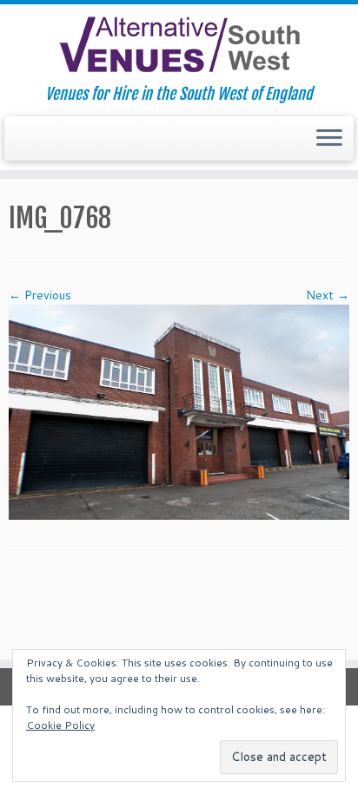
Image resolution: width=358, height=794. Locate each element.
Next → (327, 295)
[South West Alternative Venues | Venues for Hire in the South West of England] (179, 44)
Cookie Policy (60, 725)
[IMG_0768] (179, 411)
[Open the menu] (329, 139)
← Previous (40, 295)
